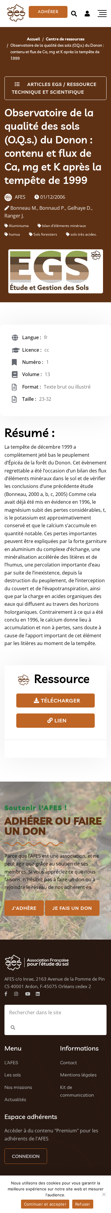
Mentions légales (78, 1075)
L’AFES (11, 1062)
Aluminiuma (19, 225)
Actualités (15, 1099)
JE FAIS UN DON (72, 908)
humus (14, 234)
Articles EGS (44, 84)
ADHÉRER (48, 11)
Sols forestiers (45, 234)
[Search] (74, 14)
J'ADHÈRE (24, 908)
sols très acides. (83, 234)
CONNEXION (26, 1156)
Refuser (82, 1204)
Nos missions (18, 1087)
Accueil (33, 39)
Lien (60, 720)
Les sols (12, 1075)
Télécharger (59, 700)
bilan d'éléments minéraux (64, 225)
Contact (68, 1062)
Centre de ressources (65, 39)
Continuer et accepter (45, 1204)
